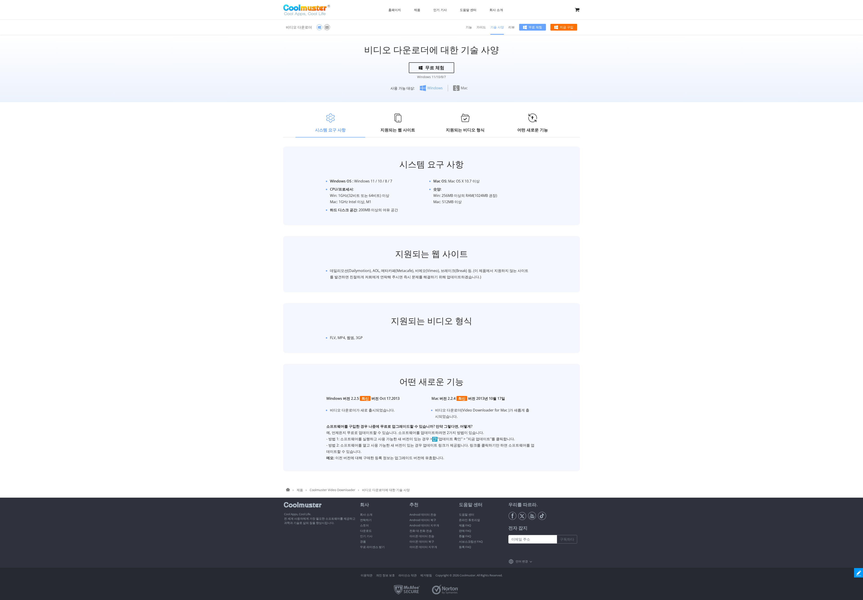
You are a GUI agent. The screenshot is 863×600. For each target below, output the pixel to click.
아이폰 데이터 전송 (421, 536)
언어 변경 (522, 561)
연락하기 (366, 520)
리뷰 (511, 27)
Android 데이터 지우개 (424, 525)
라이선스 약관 (407, 575)
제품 (300, 490)
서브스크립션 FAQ (471, 541)
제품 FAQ (465, 525)
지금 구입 (566, 27)
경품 (363, 541)
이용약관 (366, 575)
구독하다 (567, 539)
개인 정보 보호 (385, 575)
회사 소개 (366, 514)
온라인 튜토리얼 (469, 520)
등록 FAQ (465, 547)
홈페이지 (394, 10)
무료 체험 (535, 27)
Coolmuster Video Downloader (332, 490)
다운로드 (366, 531)
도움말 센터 (466, 514)
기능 (469, 27)
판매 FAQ (465, 531)
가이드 (481, 27)
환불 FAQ (465, 536)
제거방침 (426, 575)
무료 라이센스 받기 (372, 547)
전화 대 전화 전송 (420, 531)
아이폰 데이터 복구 (421, 541)
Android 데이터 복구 (422, 520)
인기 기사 (366, 536)
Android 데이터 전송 (422, 514)
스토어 (364, 525)
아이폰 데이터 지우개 (423, 547)
